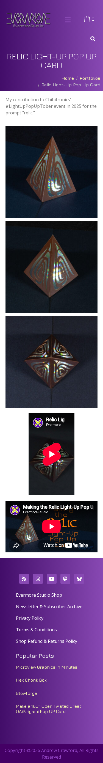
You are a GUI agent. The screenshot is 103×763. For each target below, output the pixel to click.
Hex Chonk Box (31, 679)
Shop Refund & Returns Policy (46, 641)
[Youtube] (52, 579)
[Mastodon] (65, 579)
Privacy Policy (29, 618)
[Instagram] (38, 579)
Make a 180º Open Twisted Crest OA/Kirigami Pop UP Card (48, 709)
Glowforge (26, 693)
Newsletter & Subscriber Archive (49, 607)
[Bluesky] (79, 579)
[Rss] (24, 579)
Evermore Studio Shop (39, 595)
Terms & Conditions (36, 630)
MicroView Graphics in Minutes (46, 667)
